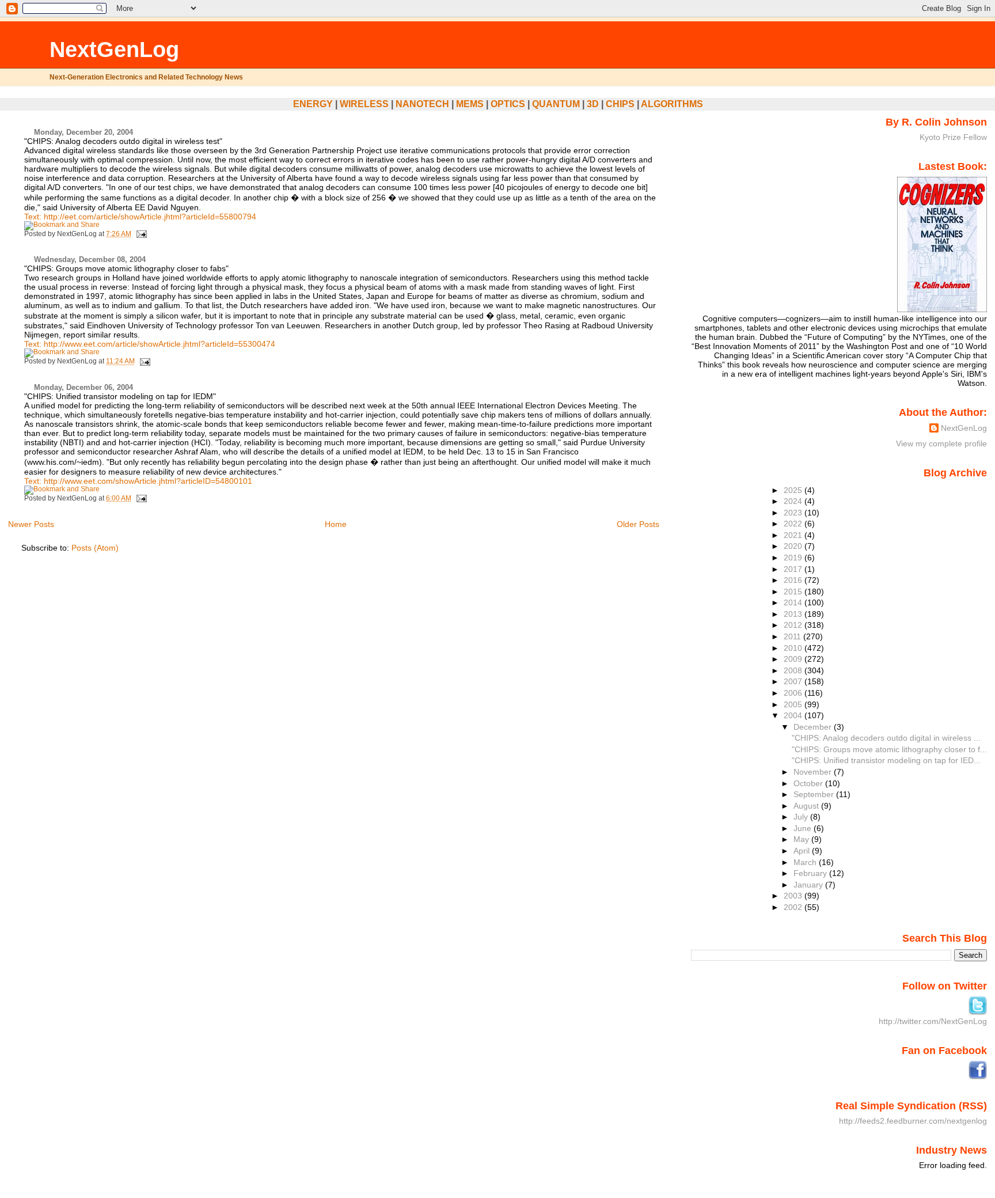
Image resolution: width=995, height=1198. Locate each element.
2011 (793, 636)
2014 (794, 602)
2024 (794, 501)
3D (593, 104)
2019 (794, 557)
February (811, 873)
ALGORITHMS (672, 104)
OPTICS (508, 104)
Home (336, 524)
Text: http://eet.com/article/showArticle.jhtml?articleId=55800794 (140, 216)
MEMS (470, 104)
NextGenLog (114, 49)
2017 (794, 569)
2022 (794, 523)
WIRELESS (364, 104)
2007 (794, 681)
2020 (794, 546)
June (803, 828)
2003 (794, 895)
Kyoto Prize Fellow (953, 137)
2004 (794, 715)
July (801, 816)
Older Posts (638, 524)
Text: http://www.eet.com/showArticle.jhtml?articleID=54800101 (138, 481)
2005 (794, 704)
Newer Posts (31, 524)
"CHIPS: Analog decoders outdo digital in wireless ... (886, 737)
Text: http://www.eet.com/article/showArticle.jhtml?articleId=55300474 (149, 343)
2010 (794, 648)
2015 (794, 591)
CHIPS (620, 104)
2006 (794, 692)
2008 (794, 670)
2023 (794, 512)
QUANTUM (556, 104)
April (802, 850)
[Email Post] (140, 233)
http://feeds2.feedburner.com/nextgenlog (913, 1120)
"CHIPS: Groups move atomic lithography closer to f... (889, 749)
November (813, 771)
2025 (794, 490)
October (809, 783)
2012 (794, 625)
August (807, 805)
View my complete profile (941, 443)
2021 (794, 535)
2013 (794, 614)
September (814, 794)
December (813, 726)
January (809, 884)
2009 (794, 659)
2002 (794, 907)
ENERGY (313, 104)
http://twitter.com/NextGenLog (933, 1021)
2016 (794, 580)
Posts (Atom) (95, 547)
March (806, 862)
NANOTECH (422, 104)
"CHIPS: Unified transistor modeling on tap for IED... (886, 760)
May (802, 839)
